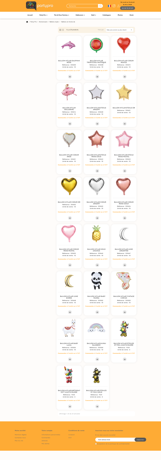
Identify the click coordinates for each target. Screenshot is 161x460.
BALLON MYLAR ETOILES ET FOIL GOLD (96, 391)
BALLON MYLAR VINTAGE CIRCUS (123, 297)
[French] (109, 5)
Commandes (46, 437)
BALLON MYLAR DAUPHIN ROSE (69, 61)
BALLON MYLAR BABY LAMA (69, 344)
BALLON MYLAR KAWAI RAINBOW (96, 344)
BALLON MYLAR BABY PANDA (96, 297)
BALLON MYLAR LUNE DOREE (69, 297)
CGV (70, 437)
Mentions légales (21, 435)
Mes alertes (45, 443)
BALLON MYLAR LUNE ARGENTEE (124, 250)
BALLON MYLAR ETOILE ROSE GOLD (96, 156)
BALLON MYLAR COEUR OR (69, 202)
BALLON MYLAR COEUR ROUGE (124, 61)
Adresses (45, 440)
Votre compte (47, 430)
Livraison (71, 435)
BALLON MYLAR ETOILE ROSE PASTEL (124, 156)
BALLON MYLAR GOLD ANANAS (96, 250)
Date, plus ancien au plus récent (119, 30)
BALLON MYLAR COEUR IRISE (69, 156)
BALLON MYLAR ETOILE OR (124, 108)
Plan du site (19, 440)
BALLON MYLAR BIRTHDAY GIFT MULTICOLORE (69, 391)
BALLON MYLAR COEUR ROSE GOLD (124, 203)
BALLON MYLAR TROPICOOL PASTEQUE (96, 61)
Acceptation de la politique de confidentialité (113, 444)
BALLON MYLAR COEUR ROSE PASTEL (69, 250)
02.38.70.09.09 (127, 8)
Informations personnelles (51, 435)
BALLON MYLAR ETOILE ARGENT (96, 108)
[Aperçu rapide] (70, 76)
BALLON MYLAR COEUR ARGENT (96, 203)
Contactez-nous (20, 437)
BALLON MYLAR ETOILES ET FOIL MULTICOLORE (124, 344)
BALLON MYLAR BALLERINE (69, 108)
